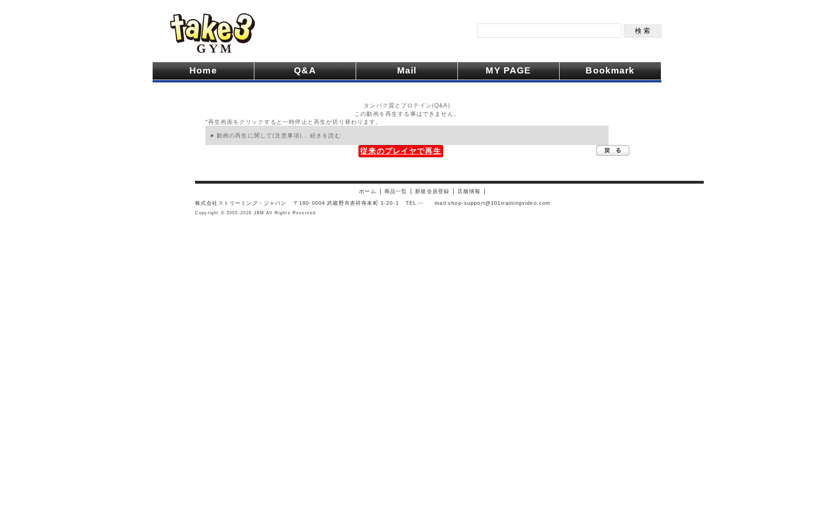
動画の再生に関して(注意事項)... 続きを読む (279, 135)
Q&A (305, 70)
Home (203, 70)
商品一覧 (395, 191)
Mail (407, 70)
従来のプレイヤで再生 (400, 151)
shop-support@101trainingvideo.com (499, 203)
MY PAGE (508, 70)
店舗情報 (468, 191)
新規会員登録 (432, 191)
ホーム (367, 191)
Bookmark (610, 70)
